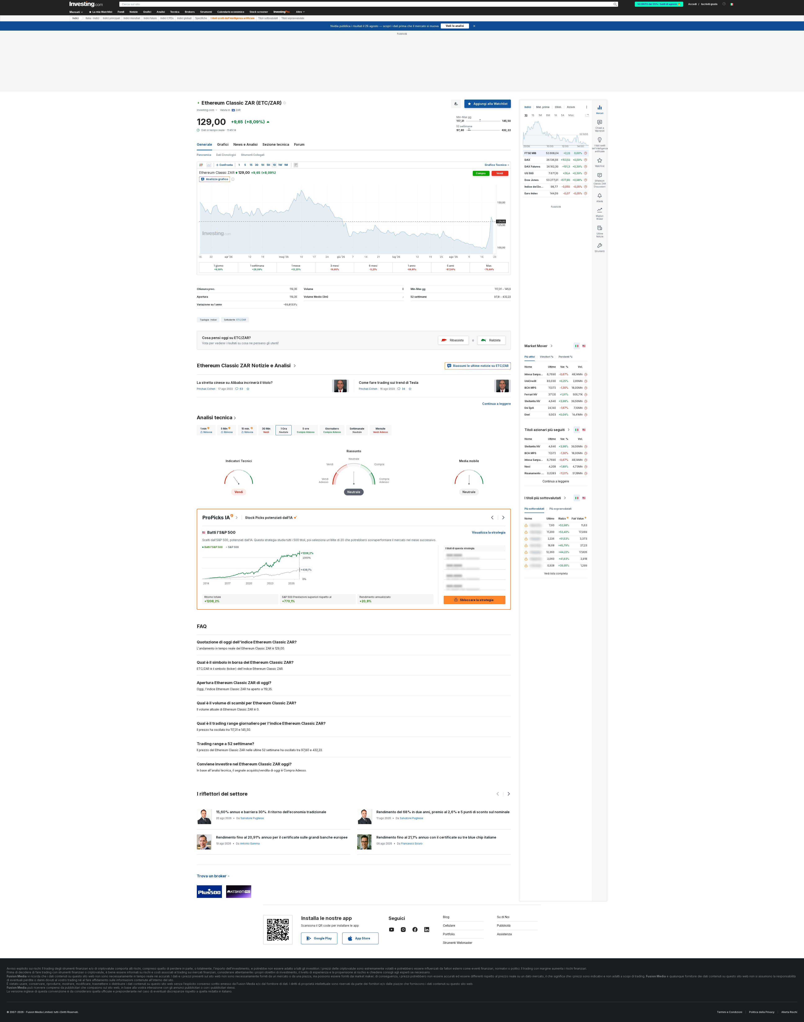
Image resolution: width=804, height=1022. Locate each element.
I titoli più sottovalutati (542, 498)
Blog (446, 917)
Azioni (571, 107)
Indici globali (184, 18)
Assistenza (504, 934)
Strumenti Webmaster (457, 942)
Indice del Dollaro (535, 186)
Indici (75, 18)
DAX (527, 159)
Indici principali (111, 18)
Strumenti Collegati (252, 154)
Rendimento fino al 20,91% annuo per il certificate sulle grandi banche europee (282, 837)
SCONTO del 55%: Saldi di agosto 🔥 (659, 4)
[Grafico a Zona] (209, 165)
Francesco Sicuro (412, 843)
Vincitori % (546, 356)
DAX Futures (532, 166)
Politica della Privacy (761, 1012)
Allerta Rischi (789, 1012)
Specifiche (201, 18)
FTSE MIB (530, 153)
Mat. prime (543, 107)
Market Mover (536, 346)
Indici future (150, 18)
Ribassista (457, 340)
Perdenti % (565, 356)
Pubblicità (503, 925)
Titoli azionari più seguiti (544, 430)
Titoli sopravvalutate (292, 18)
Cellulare (449, 925)
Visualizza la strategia (488, 532)
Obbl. (558, 107)
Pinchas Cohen (206, 388)
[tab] (206, 430)
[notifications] (724, 4)
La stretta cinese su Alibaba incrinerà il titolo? (235, 382)
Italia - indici (92, 18)
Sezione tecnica (276, 144)
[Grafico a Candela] (201, 165)
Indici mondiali (132, 18)
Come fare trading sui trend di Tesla (388, 382)
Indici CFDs (167, 18)
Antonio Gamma (250, 843)
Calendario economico (230, 11)
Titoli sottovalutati (268, 18)
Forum (299, 144)
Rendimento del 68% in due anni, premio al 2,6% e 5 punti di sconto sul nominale (443, 812)
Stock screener (259, 11)
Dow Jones (531, 180)
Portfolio (449, 934)
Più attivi (529, 356)
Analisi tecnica (214, 417)
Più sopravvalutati (560, 508)
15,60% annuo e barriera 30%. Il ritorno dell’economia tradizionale (271, 812)
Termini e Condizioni (729, 1012)
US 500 (528, 173)
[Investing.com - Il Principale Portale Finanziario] (86, 4)
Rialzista (494, 340)
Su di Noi (503, 917)
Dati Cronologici (226, 154)
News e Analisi (245, 144)
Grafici (222, 144)
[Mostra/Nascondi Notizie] (296, 165)
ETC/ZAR (241, 319)
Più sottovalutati (534, 508)
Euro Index (531, 193)
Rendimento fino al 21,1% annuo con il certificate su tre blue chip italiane (436, 837)
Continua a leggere (496, 403)
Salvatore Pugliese (252, 818)
